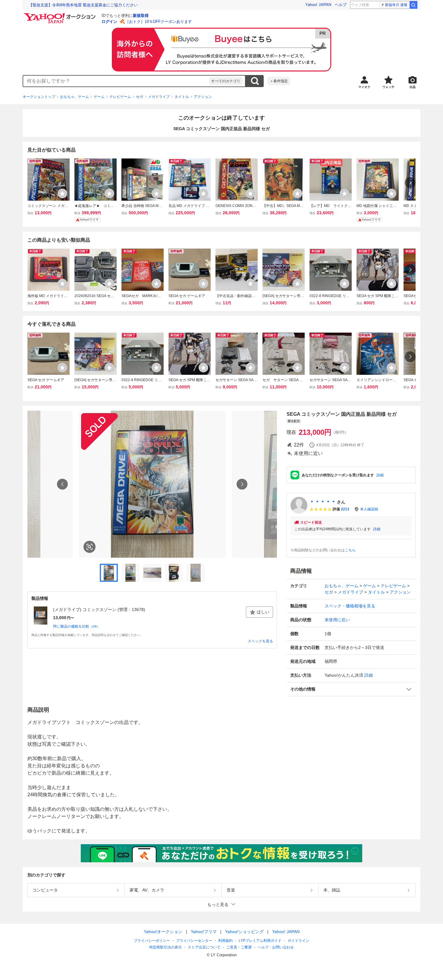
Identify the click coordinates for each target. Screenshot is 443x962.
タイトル (181, 97)
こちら (350, 550)
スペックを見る (260, 641)
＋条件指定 (279, 81)
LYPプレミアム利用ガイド (260, 940)
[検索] (413, 5)
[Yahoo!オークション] (61, 15)
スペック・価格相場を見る (350, 605)
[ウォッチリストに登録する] (62, 193)
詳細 (380, 475)
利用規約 (225, 940)
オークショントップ (39, 97)
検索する (255, 81)
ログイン (109, 21)
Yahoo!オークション (163, 931)
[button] (351, 689)
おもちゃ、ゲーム (74, 97)
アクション (203, 97)
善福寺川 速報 (396, 5)
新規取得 (141, 15)
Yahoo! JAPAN (318, 4)
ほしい (263, 611)
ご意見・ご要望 (239, 947)
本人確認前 (369, 509)
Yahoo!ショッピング (244, 931)
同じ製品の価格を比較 (76, 626)
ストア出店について (204, 947)
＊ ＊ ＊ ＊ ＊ (323, 502)
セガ (139, 97)
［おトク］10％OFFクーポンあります (158, 21)
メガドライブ (159, 97)
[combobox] (116, 81)
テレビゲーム (120, 97)
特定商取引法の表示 (165, 947)
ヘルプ (341, 4)
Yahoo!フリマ (204, 931)
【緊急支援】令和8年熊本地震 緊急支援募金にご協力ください (83, 5)
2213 (345, 509)
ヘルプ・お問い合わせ (276, 947)
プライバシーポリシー (152, 940)
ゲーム (99, 97)
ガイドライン (298, 940)
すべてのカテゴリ (225, 81)
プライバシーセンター (194, 940)
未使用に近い (337, 619)
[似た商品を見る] (89, 547)
